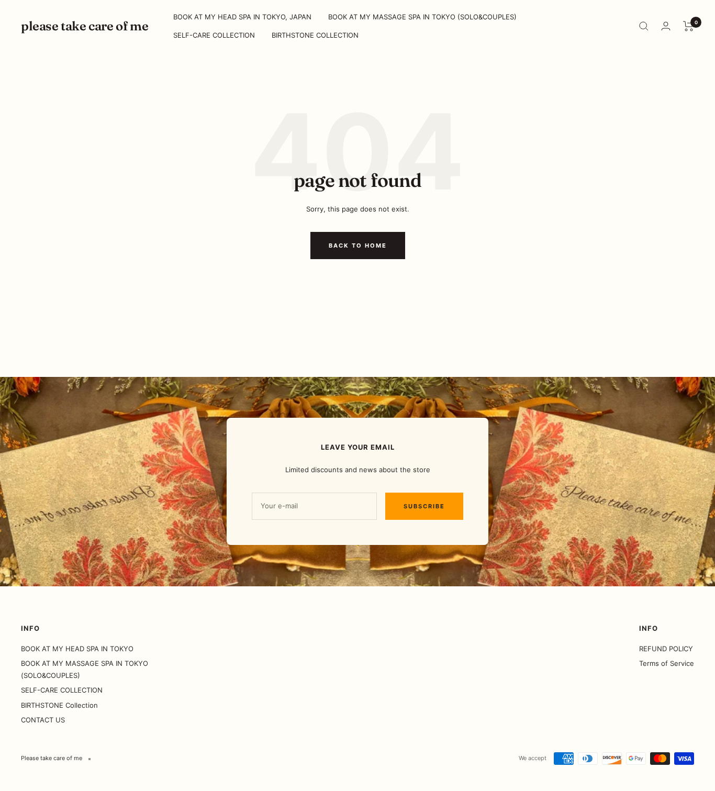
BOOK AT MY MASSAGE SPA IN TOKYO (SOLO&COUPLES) (422, 17)
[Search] (644, 26)
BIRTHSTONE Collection (59, 705)
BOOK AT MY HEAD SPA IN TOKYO (77, 648)
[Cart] (688, 26)
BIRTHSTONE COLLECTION (315, 35)
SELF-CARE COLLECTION (214, 35)
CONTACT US (43, 720)
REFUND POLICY (666, 648)
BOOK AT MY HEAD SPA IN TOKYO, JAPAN (242, 17)
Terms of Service (666, 663)
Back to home (358, 245)
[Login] (666, 25)
